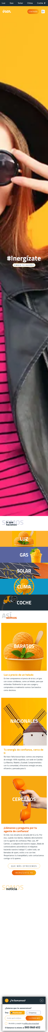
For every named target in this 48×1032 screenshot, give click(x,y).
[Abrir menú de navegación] (43, 11)
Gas (11, 3)
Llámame (34, 1018)
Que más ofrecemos (24, 866)
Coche (40, 3)
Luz (3, 3)
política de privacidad (31, 1023)
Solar (20, 3)
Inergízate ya (24, 872)
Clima (30, 3)
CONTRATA (33, 11)
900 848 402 (32, 1027)
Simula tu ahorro (24, 265)
